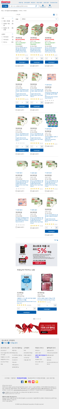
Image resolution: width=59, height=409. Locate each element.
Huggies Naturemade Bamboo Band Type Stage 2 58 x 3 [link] (22, 95)
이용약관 (13, 378)
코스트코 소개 (5, 348)
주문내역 (14, 362)
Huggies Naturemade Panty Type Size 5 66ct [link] (21, 51)
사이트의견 (26, 357)
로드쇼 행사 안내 (39, 361)
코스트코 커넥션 (4, 361)
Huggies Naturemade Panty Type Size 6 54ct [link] (35, 51)
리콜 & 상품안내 (27, 355)
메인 (2, 10)
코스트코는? (4, 350)
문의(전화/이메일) (28, 352)
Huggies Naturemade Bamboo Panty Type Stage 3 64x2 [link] (36, 185)
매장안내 (37, 350)
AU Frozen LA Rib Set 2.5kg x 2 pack (46, 300)
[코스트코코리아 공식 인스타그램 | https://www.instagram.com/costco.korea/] (29, 382)
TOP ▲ (56, 240)
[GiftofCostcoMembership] (36, 333)
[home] (6, 2)
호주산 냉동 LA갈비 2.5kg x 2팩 (46, 298)
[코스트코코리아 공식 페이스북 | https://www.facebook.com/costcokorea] (22, 382)
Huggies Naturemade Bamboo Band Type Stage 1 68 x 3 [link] (51, 220)
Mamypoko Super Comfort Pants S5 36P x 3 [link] (51, 97)
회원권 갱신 (15, 352)
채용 (2, 364)
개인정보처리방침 (22, 378)
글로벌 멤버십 (15, 367)
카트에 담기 (22, 62)
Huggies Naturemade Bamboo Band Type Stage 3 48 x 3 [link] (36, 95)
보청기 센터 (38, 352)
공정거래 (49, 357)
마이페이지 (15, 360)
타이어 (36, 364)
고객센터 (26, 348)
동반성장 (49, 360)
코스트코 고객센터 (8, 340)
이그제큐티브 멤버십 (17, 355)
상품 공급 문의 (50, 350)
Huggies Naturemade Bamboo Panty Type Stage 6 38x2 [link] (22, 185)
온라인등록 (15, 357)
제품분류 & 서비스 (5, 359)
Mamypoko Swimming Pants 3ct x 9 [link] (50, 140)
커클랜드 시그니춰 (5, 357)
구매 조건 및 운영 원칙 (52, 352)
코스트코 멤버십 (17, 348)
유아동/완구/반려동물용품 (11, 10)
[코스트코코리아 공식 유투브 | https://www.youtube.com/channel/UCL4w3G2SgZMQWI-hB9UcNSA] (33, 382)
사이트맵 (7, 378)
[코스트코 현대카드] (36, 265)
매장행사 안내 (38, 359)
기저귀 (20, 10)
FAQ (25, 350)
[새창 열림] (3, 393)
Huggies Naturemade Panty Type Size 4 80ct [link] (50, 51)
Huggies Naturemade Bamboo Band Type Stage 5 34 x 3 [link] (22, 139)
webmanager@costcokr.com (20, 390)
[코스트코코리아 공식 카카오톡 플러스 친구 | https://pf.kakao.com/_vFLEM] (26, 382)
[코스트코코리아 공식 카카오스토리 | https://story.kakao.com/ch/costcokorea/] (37, 382)
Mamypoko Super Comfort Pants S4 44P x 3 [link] (22, 221)
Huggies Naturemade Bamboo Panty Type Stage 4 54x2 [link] (36, 222)
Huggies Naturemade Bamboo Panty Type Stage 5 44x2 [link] (51, 185)
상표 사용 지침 (50, 378)
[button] (37, 6)
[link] (22, 36)
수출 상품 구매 (27, 360)
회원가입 (14, 350)
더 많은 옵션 (48, 84)
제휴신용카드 (15, 364)
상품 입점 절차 (50, 355)
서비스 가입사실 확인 (7, 401)
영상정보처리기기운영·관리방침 (36, 378)
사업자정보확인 (49, 390)
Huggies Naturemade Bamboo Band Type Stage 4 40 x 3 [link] (36, 139)
